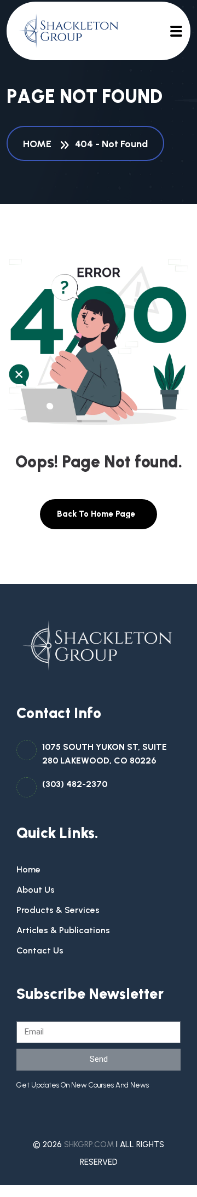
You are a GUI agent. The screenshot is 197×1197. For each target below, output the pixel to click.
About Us (35, 889)
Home (39, 144)
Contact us (39, 950)
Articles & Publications (63, 930)
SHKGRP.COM (89, 1144)
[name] (64, 31)
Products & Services (58, 910)
